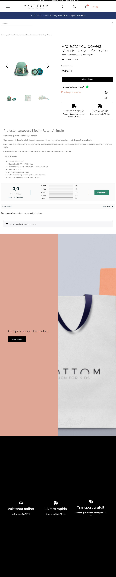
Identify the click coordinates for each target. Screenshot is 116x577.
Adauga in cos (87, 79)
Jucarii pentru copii (19, 35)
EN (94, 7)
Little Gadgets (87, 55)
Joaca (11, 35)
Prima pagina (5, 35)
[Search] (112, 23)
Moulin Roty (69, 66)
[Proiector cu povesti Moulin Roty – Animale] (27, 66)
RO (97, 7)
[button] (7, 65)
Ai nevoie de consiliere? (73, 87)
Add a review (101, 192)
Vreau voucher (17, 339)
